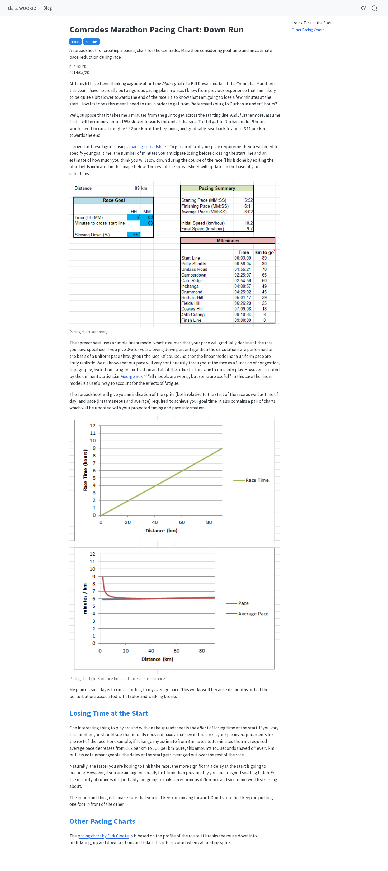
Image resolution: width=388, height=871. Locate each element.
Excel (75, 41)
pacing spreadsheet (149, 146)
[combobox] (375, 8)
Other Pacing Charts (308, 29)
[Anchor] (153, 712)
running (91, 41)
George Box (132, 376)
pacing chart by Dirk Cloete (103, 836)
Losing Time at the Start (312, 22)
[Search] (375, 8)
